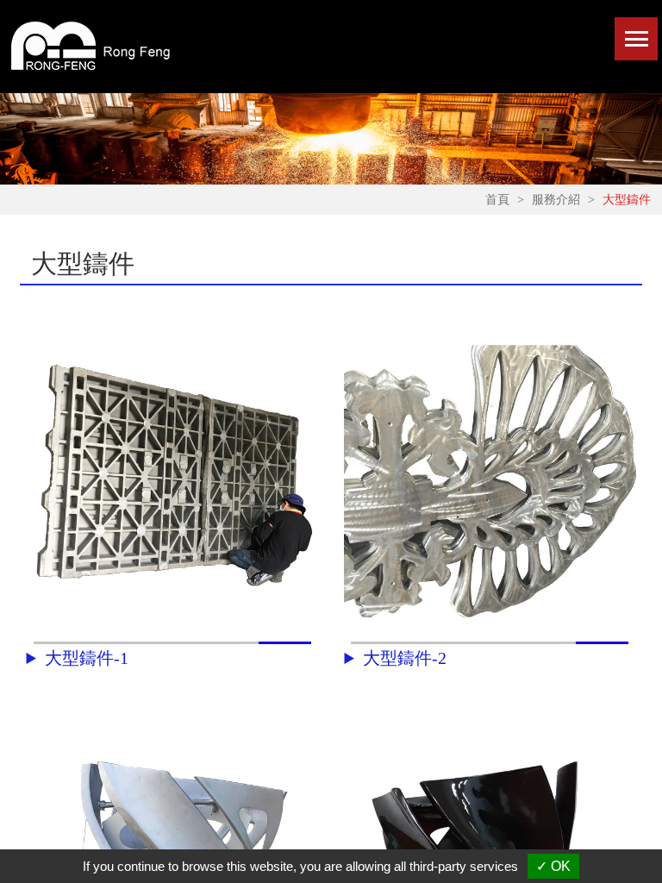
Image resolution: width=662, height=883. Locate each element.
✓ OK (553, 866)
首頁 (497, 200)
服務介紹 (556, 200)
